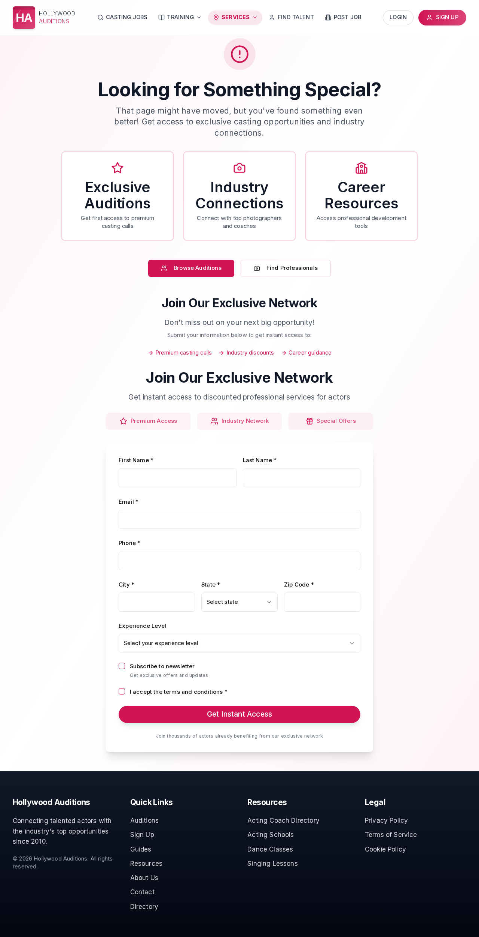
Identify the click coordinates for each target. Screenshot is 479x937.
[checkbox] (122, 666)
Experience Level (143, 626)
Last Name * (260, 460)
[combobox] (239, 602)
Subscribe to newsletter (162, 666)
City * (126, 584)
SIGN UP (447, 17)
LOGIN (398, 17)
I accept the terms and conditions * (179, 692)
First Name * (136, 460)
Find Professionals (292, 268)
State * (210, 584)
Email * (128, 501)
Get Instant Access (239, 713)
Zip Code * (299, 584)
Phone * (129, 543)
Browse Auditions (198, 268)
